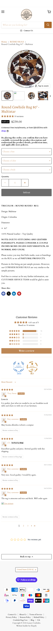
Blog (32, 620)
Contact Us (12, 614)
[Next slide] (50, 96)
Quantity (5, 177)
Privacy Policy (11, 617)
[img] (7, 389)
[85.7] (32, 366)
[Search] (48, 25)
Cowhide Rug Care (20, 620)
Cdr (38, 620)
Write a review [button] (26, 350)
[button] (7, 95)
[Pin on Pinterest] (19, 294)
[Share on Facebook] (3, 294)
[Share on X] (9, 294)
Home (4, 42)
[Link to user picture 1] (7, 508)
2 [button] (23, 525)
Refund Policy (39, 617)
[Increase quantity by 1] (25, 182)
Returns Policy (25, 617)
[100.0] (18, 366)
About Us (22, 614)
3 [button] (27, 525)
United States (25, 569)
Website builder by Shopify (26, 626)
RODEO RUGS (17, 42)
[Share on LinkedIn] (14, 294)
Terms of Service (35, 614)
